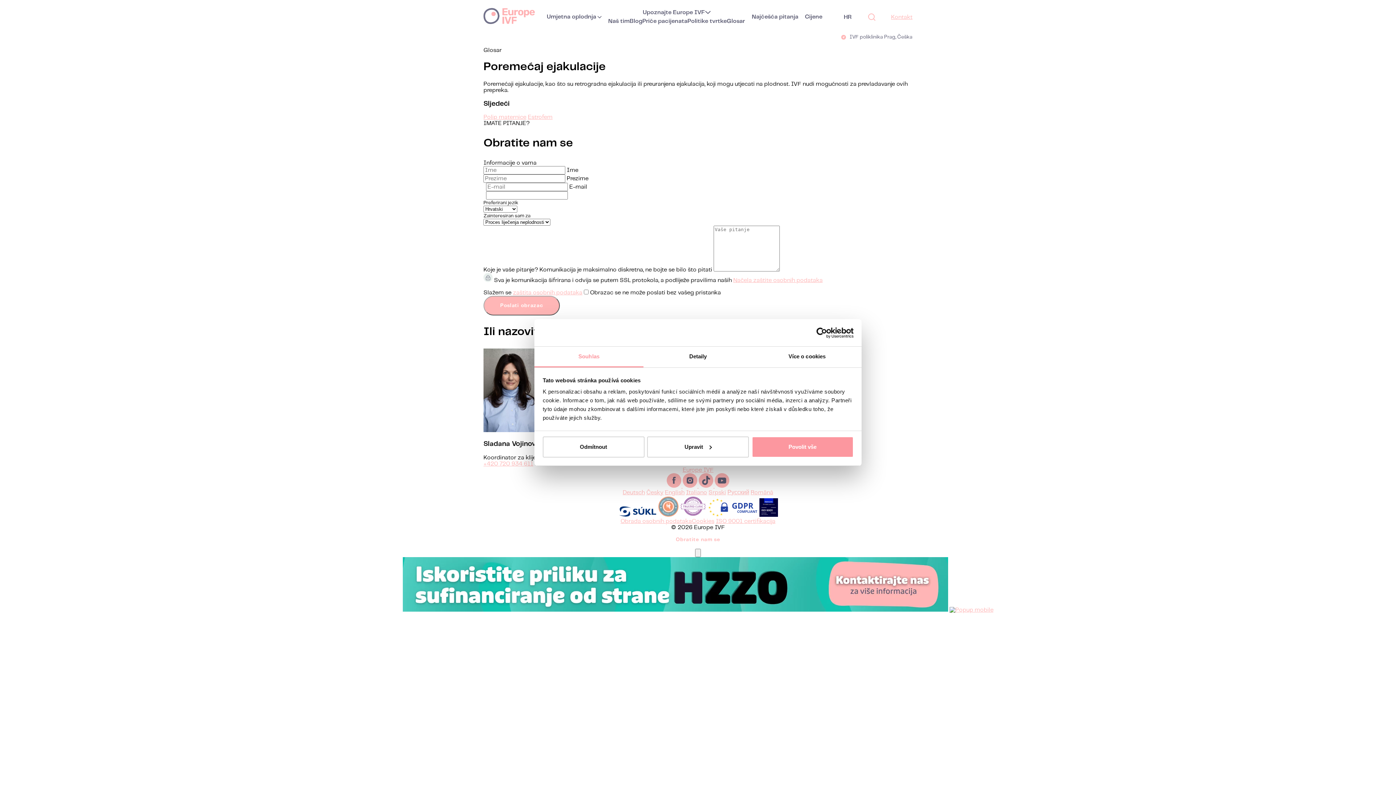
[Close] (698, 553)
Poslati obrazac (521, 305)
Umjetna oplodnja (571, 17)
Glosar (736, 21)
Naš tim (619, 21)
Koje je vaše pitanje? (511, 270)
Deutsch (634, 492)
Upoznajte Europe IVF (674, 12)
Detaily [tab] (698, 356)
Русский (738, 492)
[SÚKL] (637, 515)
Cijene (813, 17)
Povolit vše (803, 447)
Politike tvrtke (707, 21)
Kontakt (901, 17)
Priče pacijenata (664, 21)
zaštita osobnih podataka (547, 292)
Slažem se (602, 292)
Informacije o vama (510, 163)
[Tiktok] (707, 486)
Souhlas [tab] (588, 356)
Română (762, 492)
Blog (636, 21)
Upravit (694, 447)
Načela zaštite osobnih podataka (778, 280)
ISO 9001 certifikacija (745, 521)
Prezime (578, 178)
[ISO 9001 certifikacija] (768, 515)
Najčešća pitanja (775, 17)
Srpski (717, 492)
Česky (654, 492)
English (675, 492)
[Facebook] (675, 486)
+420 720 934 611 (508, 464)
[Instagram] (691, 486)
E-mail (578, 187)
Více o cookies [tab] (807, 356)
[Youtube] (722, 486)
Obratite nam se (698, 539)
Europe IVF (509, 15)
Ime (572, 170)
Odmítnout (593, 447)
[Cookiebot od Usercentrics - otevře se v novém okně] (822, 332)
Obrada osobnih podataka (656, 521)
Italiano (696, 492)
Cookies (703, 521)
